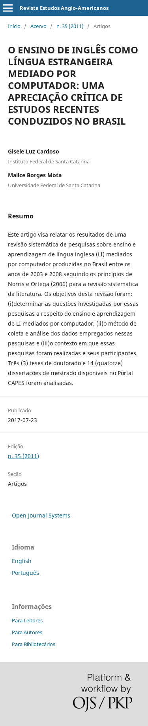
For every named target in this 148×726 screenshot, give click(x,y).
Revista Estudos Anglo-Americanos (64, 7)
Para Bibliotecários (33, 644)
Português (25, 572)
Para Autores (27, 632)
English (22, 561)
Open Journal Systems (41, 515)
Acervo (38, 26)
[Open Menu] (8, 8)
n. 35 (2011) (70, 26)
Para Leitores (27, 620)
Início (14, 26)
